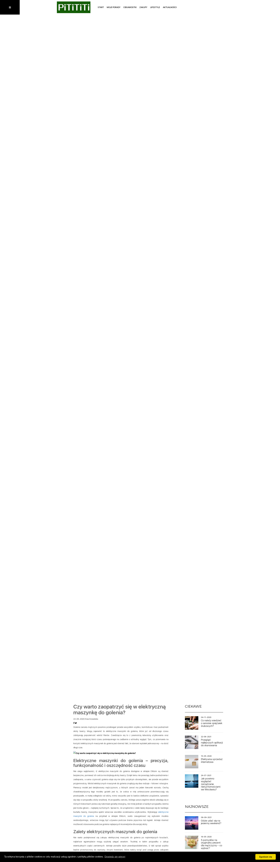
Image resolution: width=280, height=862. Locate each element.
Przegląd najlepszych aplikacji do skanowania (212, 742)
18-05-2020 (206, 837)
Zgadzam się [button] (265, 857)
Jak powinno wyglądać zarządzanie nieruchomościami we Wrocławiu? (210, 784)
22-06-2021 (206, 737)
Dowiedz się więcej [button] (115, 856)
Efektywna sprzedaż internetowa (212, 760)
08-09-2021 (206, 817)
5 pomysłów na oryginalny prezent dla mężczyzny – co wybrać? (211, 844)
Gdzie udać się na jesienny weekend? (211, 822)
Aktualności (170, 7)
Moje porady (113, 7)
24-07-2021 (206, 775)
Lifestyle (155, 7)
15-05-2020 (206, 756)
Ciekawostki (129, 7)
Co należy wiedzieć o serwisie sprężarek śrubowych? (211, 723)
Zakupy (143, 7)
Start (101, 7)
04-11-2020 (206, 717)
